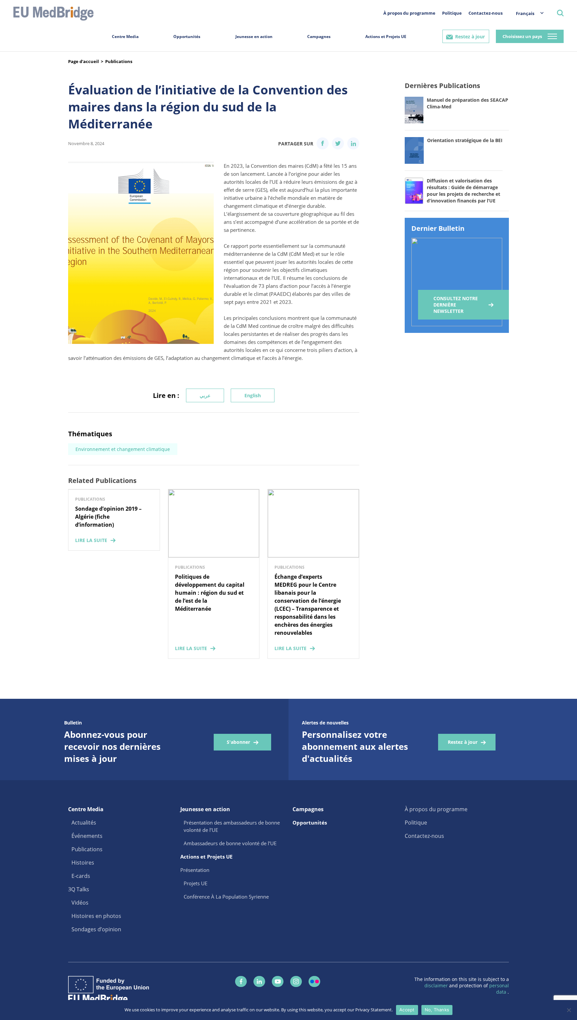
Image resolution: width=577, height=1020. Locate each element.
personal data (499, 988)
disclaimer (436, 985)
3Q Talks (78, 889)
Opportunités (186, 36)
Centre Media (125, 36)
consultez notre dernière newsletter (455, 304)
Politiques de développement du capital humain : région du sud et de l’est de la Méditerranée (209, 592)
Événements (87, 836)
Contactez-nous (485, 13)
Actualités (83, 822)
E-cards (80, 876)
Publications (118, 61)
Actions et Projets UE (385, 36)
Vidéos (79, 902)
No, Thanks (437, 1009)
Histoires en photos (96, 916)
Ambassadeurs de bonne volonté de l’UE (230, 843)
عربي (205, 395)
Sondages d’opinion (96, 929)
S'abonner (238, 742)
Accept (407, 1009)
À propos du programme (409, 13)
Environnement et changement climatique (122, 449)
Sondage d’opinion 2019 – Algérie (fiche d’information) (108, 516)
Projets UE (195, 883)
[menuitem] (526, 13)
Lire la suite (91, 540)
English (252, 395)
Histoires (82, 862)
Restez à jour (470, 36)
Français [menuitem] (525, 13)
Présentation (194, 870)
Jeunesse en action (253, 36)
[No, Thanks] (568, 1010)
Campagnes (319, 36)
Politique (452, 13)
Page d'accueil (83, 61)
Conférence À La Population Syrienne (226, 896)
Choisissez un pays (522, 36)
